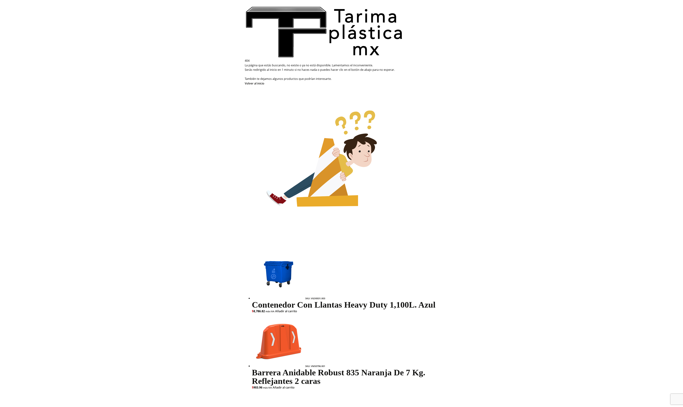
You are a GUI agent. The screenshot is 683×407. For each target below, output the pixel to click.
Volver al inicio (254, 83)
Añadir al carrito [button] (286, 311)
